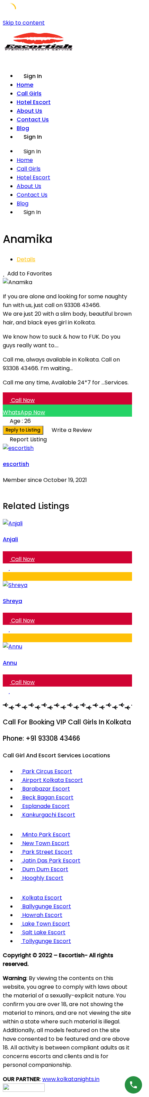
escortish (16, 464)
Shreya (12, 601)
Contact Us (33, 120)
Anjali (10, 539)
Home (25, 85)
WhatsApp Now (24, 412)
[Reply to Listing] (5, 568)
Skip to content (24, 23)
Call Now (22, 400)
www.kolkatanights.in (70, 1079)
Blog (23, 128)
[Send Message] (5, 489)
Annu (10, 663)
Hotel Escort (34, 102)
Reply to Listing (23, 430)
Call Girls (29, 93)
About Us (29, 111)
